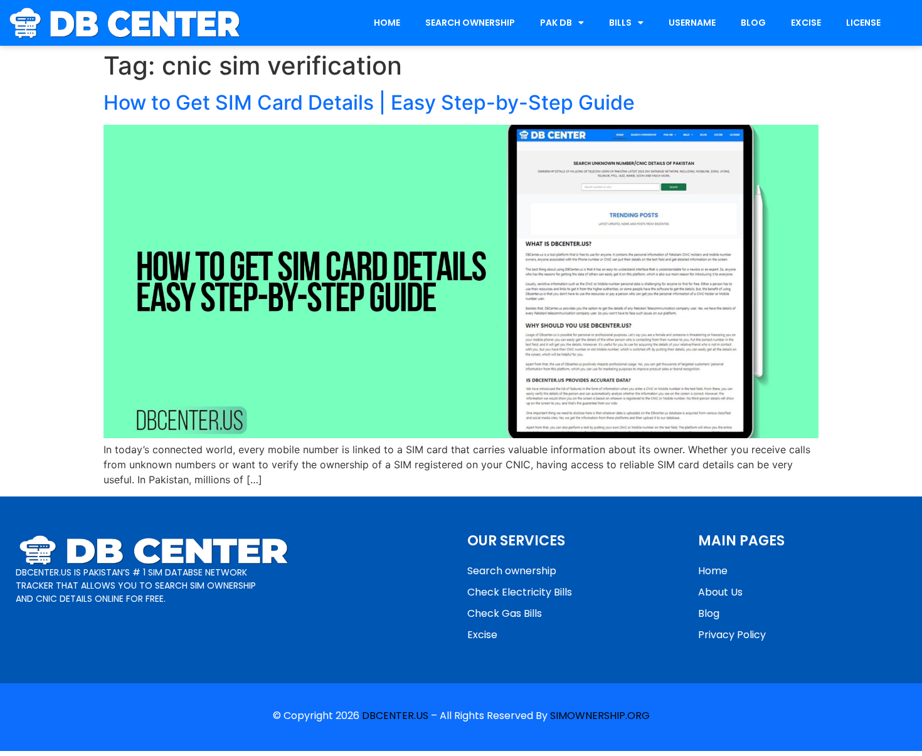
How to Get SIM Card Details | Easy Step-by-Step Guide (369, 102)
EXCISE (806, 22)
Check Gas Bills (504, 613)
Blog (708, 613)
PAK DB (556, 22)
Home (713, 571)
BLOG (753, 22)
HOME (387, 22)
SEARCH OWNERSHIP (470, 22)
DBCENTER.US (395, 715)
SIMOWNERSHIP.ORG (600, 715)
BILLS (620, 22)
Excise (482, 634)
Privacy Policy (732, 634)
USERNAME (692, 22)
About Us (720, 592)
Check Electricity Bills (519, 592)
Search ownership (511, 571)
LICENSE (863, 22)
